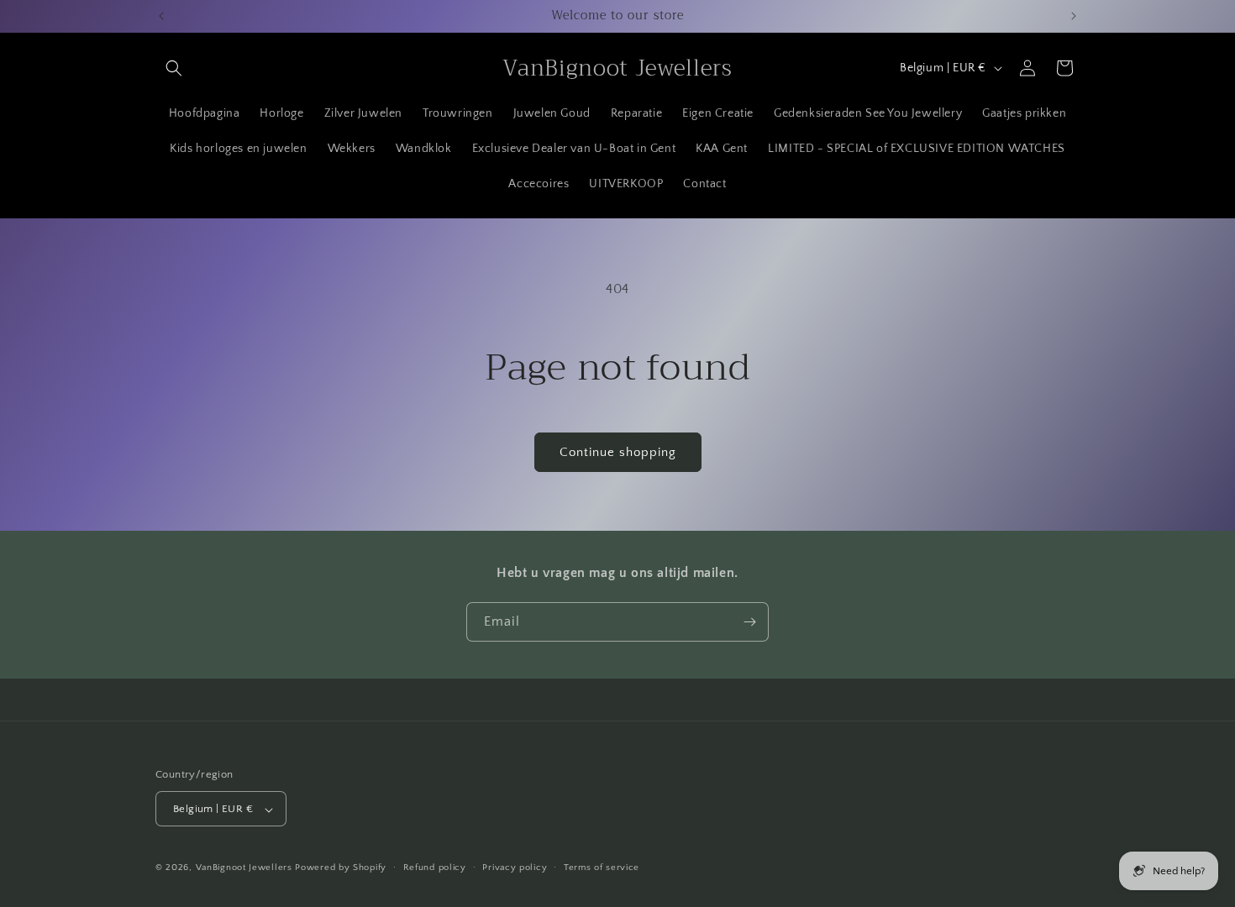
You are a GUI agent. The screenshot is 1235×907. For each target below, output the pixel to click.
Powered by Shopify (340, 868)
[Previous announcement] (161, 16)
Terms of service (601, 867)
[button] (173, 68)
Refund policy (434, 867)
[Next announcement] (1073, 16)
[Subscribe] (749, 622)
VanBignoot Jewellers (244, 868)
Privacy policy (514, 867)
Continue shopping (618, 452)
